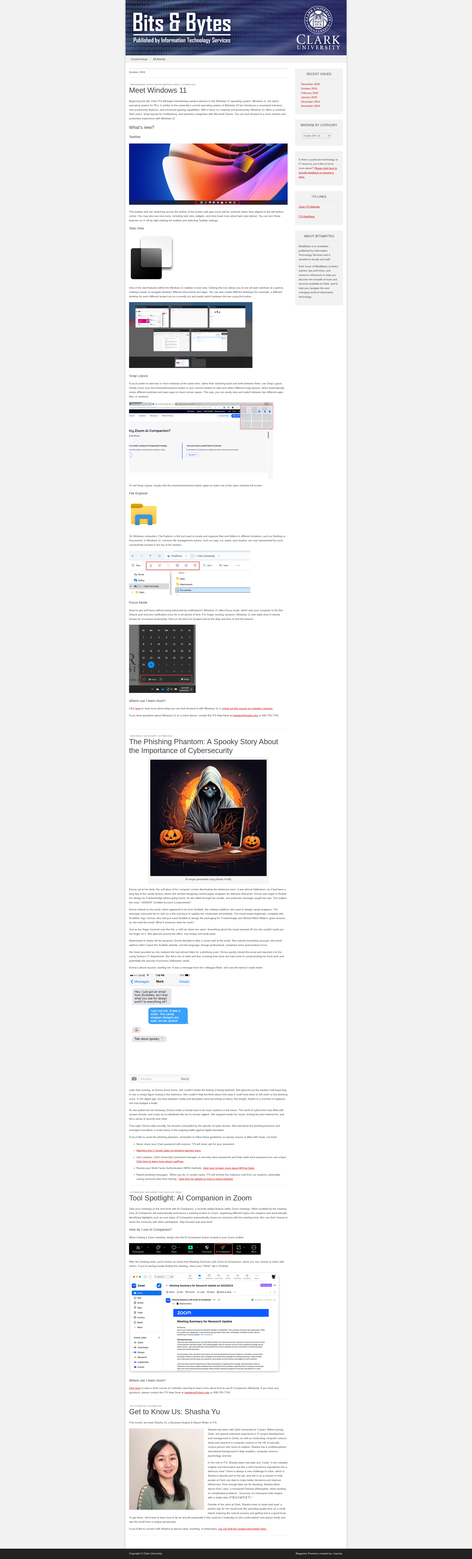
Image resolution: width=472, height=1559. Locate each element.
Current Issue (139, 59)
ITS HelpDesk (307, 216)
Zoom (178, 1192)
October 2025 (309, 88)
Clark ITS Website (309, 206)
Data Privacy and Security (143, 736)
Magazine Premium (307, 1553)
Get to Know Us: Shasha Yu (174, 1412)
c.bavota (337, 1553)
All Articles (159, 59)
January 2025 (309, 97)
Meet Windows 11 (158, 90)
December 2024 (310, 101)
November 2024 (310, 105)
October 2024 (188, 85)
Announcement (137, 85)
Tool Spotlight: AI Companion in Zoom (190, 1198)
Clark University (153, 1553)
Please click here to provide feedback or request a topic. (318, 172)
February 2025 (309, 92)
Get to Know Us (138, 1406)
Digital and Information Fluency (163, 85)
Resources (151, 1192)
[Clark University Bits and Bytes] (236, 27)
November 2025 (310, 84)
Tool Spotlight (166, 1192)
